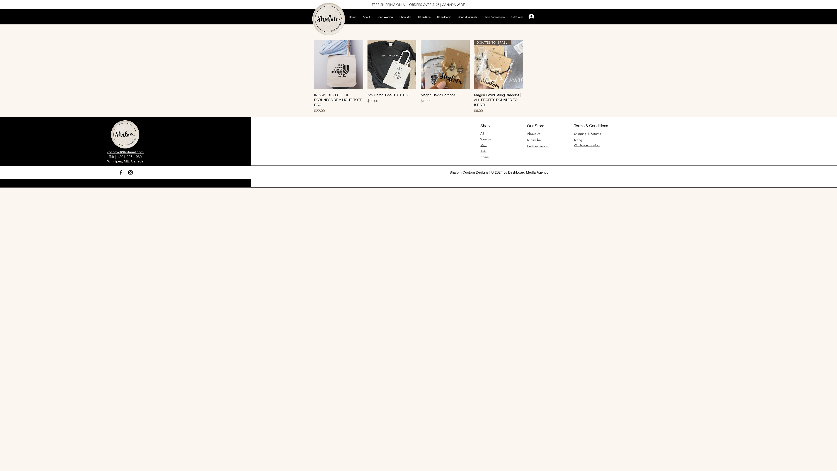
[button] (553, 15)
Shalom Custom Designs (469, 172)
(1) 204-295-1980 (128, 156)
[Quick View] (338, 64)
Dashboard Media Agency (528, 172)
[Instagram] (130, 172)
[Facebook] (121, 172)
